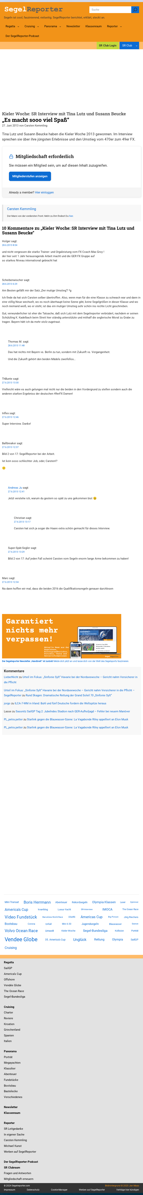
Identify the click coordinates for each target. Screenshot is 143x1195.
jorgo (7, 703)
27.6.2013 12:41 (16, 491)
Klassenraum (12, 1113)
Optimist (134, 902)
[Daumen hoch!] (3, 267)
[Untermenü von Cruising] (38, 26)
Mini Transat (12, 902)
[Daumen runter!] (3, 272)
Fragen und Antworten (17, 1173)
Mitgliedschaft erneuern (18, 1179)
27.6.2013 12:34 (10, 582)
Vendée (8, 985)
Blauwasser (115, 924)
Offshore (9, 979)
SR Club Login (107, 45)
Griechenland (12, 1029)
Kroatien (9, 1024)
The (6, 991)
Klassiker (9, 1068)
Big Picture (113, 917)
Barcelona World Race (52, 917)
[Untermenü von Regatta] (18, 26)
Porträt (134, 930)
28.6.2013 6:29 (9, 284)
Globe (17, 985)
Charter (8, 1012)
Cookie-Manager (59, 1189)
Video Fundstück (21, 917)
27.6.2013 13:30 (10, 382)
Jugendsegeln (90, 924)
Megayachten (12, 1062)
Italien (8, 1041)
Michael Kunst (13, 1146)
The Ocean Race (130, 909)
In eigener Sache (14, 1134)
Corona (31, 924)
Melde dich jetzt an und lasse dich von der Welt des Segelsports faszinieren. (65, 661)
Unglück (79, 939)
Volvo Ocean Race (21, 930)
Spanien (9, 1035)
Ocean (13, 991)
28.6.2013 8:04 (9, 245)
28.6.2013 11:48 (16, 345)
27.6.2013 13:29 (16, 552)
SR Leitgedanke (13, 1128)
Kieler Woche (68, 930)
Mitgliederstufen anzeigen (29, 176)
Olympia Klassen (104, 902)
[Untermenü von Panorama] (60, 26)
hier (71, 216)
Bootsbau (11, 924)
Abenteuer (61, 902)
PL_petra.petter (13, 719)
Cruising (11, 948)
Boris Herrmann (37, 902)
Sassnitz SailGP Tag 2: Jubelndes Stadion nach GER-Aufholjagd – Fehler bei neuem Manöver (73, 711)
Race (20, 991)
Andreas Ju (15, 487)
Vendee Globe (21, 939)
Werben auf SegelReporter (20, 1151)
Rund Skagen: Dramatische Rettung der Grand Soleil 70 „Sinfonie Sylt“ (69, 695)
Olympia (117, 939)
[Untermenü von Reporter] (121, 26)
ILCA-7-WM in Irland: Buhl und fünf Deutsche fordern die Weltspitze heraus (60, 703)
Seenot (135, 924)
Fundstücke (11, 1080)
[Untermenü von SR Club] (136, 45)
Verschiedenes (13, 1097)
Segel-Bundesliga (95, 930)
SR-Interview (87, 909)
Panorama (10, 1051)
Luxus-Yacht (64, 909)
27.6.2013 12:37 (10, 447)
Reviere (8, 1018)
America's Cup (16, 909)
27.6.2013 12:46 (10, 417)
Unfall (48, 924)
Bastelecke (11, 1091)
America (9, 974)
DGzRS (72, 917)
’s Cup (18, 974)
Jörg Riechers (131, 917)
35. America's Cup (55, 939)
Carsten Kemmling (21, 209)
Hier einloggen (44, 192)
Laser (122, 902)
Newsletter (11, 1107)
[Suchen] (135, 9)
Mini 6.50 (66, 924)
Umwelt (49, 930)
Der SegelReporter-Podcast (21, 1161)
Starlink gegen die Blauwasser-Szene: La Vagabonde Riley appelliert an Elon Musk (77, 719)
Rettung (99, 939)
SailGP (134, 939)
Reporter (9, 1123)
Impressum (9, 1189)
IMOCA (107, 909)
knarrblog (43, 909)
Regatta (9, 962)
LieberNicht (11, 677)
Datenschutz (33, 1189)
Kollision (119, 930)
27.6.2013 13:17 (22, 522)
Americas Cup (92, 917)
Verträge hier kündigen (127, 1189)
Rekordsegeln (80, 902)
